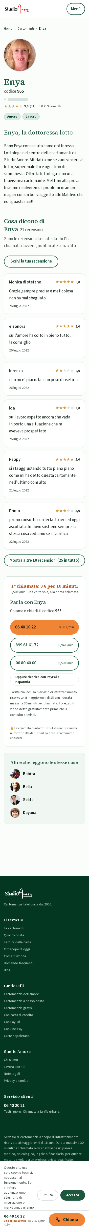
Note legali (12, 1073)
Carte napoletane (17, 1035)
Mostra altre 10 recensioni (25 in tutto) (44, 560)
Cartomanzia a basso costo (24, 1001)
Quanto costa (14, 935)
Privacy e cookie (16, 1080)
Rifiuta (48, 1195)
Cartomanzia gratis (18, 1008)
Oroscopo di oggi (17, 949)
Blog (7, 970)
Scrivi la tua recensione (31, 261)
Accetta (72, 1195)
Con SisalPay (13, 1028)
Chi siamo (11, 1059)
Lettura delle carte (17, 942)
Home (8, 28)
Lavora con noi (14, 1066)
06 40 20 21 (14, 1105)
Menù (76, 9)
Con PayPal (12, 1022)
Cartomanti (26, 28)
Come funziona (15, 956)
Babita (29, 774)
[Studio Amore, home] (17, 9)
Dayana (29, 813)
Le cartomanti (14, 928)
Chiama (70, 1220)
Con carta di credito (18, 1015)
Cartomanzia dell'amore (21, 994)
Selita (28, 800)
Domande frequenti (18, 963)
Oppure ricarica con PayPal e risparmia (37, 679)
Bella (27, 787)
